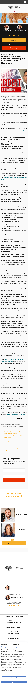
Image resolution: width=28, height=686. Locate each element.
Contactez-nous (13, 40)
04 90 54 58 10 (14, 36)
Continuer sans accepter (7, 672)
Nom (4, 467)
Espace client (14, 44)
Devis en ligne (15, 48)
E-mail (5, 473)
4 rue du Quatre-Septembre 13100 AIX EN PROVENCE (14, 632)
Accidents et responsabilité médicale (16, 414)
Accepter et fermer (14, 682)
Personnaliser (15, 678)
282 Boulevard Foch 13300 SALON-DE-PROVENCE (14, 621)
